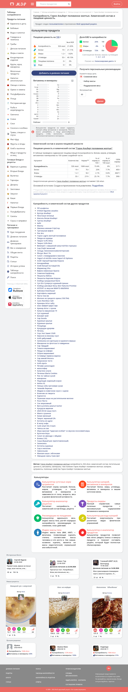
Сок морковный (44, 403)
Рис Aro (40, 233)
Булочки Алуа (43, 433)
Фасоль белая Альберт (47, 218)
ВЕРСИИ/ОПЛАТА (71, 676)
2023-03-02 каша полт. (47, 411)
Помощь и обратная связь (17, 284)
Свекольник (42, 451)
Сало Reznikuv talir (45, 301)
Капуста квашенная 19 (47, 311)
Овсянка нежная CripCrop (48, 228)
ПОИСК (38, 669)
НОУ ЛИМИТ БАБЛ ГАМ (47, 306)
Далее (100, 101)
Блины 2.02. (42, 438)
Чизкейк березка (44, 388)
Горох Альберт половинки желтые (106, 12)
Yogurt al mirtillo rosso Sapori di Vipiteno (55, 258)
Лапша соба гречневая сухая (50, 386)
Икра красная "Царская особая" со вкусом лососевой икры (63, 431)
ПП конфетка (43, 208)
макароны (41, 378)
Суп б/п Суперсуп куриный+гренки (52, 283)
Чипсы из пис (43, 428)
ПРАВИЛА (79, 684)
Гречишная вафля (45, 231)
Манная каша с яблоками (48, 453)
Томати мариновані (46, 348)
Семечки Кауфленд (45, 273)
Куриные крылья (44, 321)
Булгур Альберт (44, 213)
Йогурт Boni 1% (44, 253)
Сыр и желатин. (44, 448)
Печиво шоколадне (45, 366)
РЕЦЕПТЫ (9, 673)
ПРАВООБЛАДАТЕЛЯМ (73, 669)
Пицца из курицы (44, 238)
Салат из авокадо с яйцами (49, 436)
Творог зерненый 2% (46, 418)
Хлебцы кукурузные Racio (48, 281)
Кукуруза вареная (45, 408)
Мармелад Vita (43, 268)
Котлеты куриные (45, 446)
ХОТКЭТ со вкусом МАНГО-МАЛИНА (53, 288)
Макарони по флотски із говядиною (53, 343)
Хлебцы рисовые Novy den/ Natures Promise (56, 286)
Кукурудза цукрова (45, 328)
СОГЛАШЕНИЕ (70, 684)
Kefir (39, 223)
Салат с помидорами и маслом (51, 256)
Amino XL (41, 383)
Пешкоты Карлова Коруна (48, 278)
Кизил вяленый (44, 416)
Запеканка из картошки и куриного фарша (56, 341)
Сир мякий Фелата (45, 358)
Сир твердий (42, 346)
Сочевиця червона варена (48, 356)
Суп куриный (43, 313)
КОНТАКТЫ (82, 680)
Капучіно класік (44, 371)
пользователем (56, 24)
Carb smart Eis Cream (46, 426)
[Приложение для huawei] (17, 304)
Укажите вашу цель (88, 74)
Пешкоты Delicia (44, 276)
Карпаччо (41, 396)
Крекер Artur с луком (46, 308)
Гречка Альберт (44, 221)
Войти (117, 4)
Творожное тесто (44, 361)
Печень (40, 331)
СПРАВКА (69, 673)
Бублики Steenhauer (46, 291)
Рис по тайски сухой (46, 376)
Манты (40, 226)
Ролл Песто (42, 401)
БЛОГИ (8, 677)
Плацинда (41, 326)
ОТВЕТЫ (38, 682)
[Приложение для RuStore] (17, 290)
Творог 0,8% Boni (44, 243)
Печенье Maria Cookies (47, 373)
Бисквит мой (42, 316)
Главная (36, 12)
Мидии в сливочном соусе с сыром (52, 391)
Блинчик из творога (46, 393)
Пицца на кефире (44, 351)
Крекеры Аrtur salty (45, 303)
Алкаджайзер (43, 263)
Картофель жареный (46, 293)
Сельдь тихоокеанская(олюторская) (53, 251)
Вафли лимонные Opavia (48, 271)
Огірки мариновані (45, 353)
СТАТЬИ (8, 682)
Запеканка (41, 443)
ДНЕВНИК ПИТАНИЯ (13, 669)
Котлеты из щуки (44, 421)
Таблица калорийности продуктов (53, 12)
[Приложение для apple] (17, 297)
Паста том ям (43, 296)
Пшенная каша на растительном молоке (55, 398)
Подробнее (97, 185)
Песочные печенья (45, 216)
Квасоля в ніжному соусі (48, 336)
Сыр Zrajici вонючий (46, 248)
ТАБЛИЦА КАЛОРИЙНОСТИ (45, 673)
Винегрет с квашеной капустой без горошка (56, 246)
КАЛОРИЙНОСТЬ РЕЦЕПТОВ (45, 677)
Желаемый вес (86, 90)
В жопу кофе (42, 423)
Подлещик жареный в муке (49, 381)
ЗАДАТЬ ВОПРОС (71, 680)
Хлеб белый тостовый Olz (48, 266)
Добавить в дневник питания (54, 73)
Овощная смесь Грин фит (48, 456)
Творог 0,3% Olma (45, 241)
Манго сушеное (44, 413)
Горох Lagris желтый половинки (51, 236)
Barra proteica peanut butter (49, 406)
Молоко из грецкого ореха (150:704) (53, 298)
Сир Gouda (42, 318)
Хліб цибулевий (44, 338)
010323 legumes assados (47, 211)
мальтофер (42, 368)
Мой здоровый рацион (86, 24)
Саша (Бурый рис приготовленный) (52, 441)
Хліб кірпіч (42, 363)
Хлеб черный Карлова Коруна (50, 261)
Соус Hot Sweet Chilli (46, 333)
